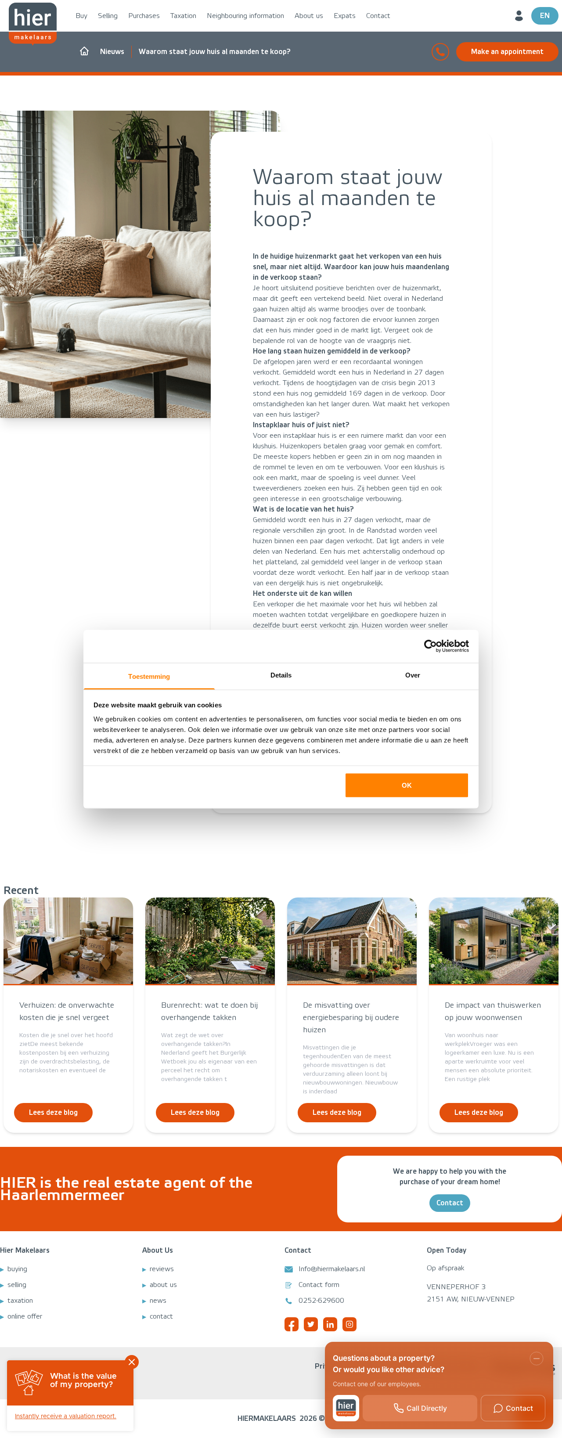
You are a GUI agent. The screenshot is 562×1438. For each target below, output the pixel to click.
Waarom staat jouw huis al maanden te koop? (215, 51)
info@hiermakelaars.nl (332, 1269)
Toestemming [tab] (149, 676)
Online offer (24, 1316)
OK (407, 785)
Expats (345, 16)
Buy (81, 16)
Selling (108, 16)
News (158, 1301)
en (545, 15)
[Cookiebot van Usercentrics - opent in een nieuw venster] (430, 646)
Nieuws (112, 51)
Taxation (183, 16)
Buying (17, 1269)
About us (309, 16)
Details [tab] (281, 674)
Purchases (144, 16)
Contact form (319, 1285)
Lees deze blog (53, 1112)
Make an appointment (507, 51)
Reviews (162, 1269)
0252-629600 (321, 1301)
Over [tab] (412, 674)
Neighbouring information (245, 16)
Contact (378, 16)
